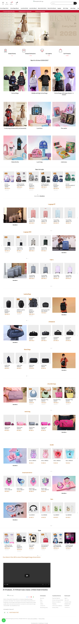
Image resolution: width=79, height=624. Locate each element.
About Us (42, 598)
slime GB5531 (69, 460)
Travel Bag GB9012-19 (32, 248)
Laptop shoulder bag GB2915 (21, 310)
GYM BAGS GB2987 (31, 338)
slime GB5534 (32, 460)
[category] (8, 177)
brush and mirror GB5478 (8, 489)
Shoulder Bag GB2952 (69, 400)
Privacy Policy (55, 607)
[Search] (75, 3)
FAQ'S (41, 602)
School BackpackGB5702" (21, 184)
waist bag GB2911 (7, 366)
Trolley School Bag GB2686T (20, 545)
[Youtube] (31, 597)
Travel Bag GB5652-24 (56, 220)
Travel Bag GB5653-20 (32, 220)
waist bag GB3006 (31, 366)
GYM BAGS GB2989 (56, 338)
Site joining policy (44, 607)
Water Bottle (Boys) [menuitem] (52, 8)
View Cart (67, 600)
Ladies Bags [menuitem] (72, 8)
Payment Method (56, 598)
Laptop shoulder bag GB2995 (9, 310)
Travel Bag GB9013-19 (7, 248)
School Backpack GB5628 (7, 185)
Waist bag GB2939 (7, 428)
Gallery (41, 603)
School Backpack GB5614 (68, 185)
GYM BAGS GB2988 (44, 338)
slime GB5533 (44, 460)
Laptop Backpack (43, 310)
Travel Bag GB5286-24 (56, 276)
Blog (41, 600)
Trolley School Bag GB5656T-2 (45, 184)
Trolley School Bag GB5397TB (69, 545)
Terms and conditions (57, 605)
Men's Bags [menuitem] (65, 8)
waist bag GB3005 (43, 366)
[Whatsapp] (33, 597)
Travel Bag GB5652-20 (68, 220)
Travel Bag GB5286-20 (69, 276)
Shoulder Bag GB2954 (44, 400)
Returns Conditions (56, 602)
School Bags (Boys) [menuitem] (14, 8)
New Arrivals (39, 196)
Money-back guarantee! (57, 600)
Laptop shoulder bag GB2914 (33, 310)
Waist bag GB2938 (44, 428)
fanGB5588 (32, 515)
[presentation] (3, 29)
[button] (16, 3)
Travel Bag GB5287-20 (32, 276)
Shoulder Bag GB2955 (32, 400)
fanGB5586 (69, 515)
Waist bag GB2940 (19, 428)
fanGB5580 (44, 515)
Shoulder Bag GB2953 (57, 400)
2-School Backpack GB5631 (31, 185)
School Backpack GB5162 (56, 185)
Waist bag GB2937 (31, 428)
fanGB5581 (56, 515)
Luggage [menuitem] (59, 8)
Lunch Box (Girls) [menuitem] (24, 8)
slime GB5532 (57, 460)
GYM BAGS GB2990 (68, 338)
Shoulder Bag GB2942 (44, 545)
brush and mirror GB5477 (20, 489)
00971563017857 (14, 612)
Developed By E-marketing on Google (39, 623)
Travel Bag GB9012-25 (19, 248)
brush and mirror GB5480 (33, 489)
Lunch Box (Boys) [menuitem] (33, 8)
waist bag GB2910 (19, 366)
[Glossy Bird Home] (39, 3)
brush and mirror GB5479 (45, 489)
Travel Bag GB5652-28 (44, 220)
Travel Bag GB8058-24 (32, 545)
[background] (15, 79)
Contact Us (42, 605)
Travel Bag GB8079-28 (44, 248)
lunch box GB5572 (55, 545)
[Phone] (7, 612)
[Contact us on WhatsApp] (4, 620)
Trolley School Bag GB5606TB (8, 545)
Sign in (66, 598)
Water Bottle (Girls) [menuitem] (42, 8)
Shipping (54, 603)
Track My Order (68, 602)
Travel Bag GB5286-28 (44, 276)
